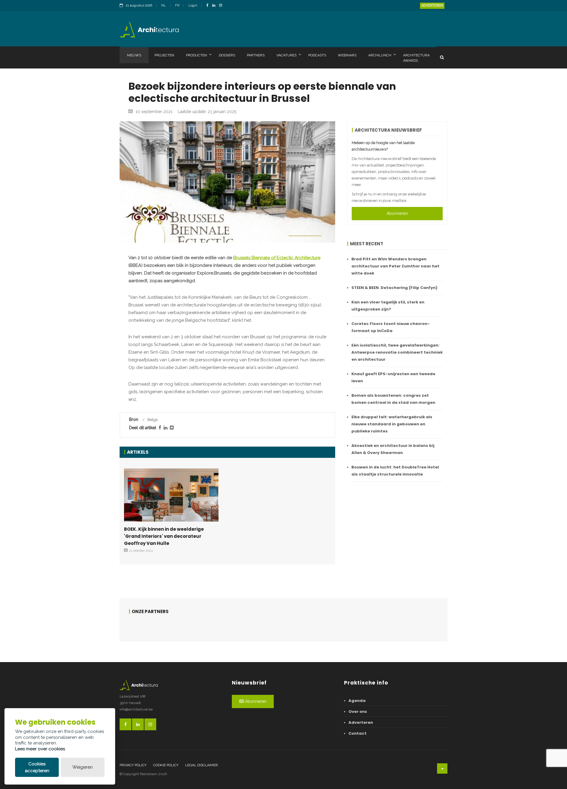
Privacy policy (133, 765)
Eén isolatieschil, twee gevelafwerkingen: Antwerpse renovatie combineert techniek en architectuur (397, 352)
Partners (256, 55)
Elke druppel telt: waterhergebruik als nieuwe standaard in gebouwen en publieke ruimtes (391, 424)
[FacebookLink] (208, 5)
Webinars (347, 55)
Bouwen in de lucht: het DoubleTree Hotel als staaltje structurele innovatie (395, 470)
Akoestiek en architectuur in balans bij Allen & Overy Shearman (392, 449)
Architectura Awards (416, 58)
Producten (196, 55)
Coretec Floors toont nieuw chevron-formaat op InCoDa (390, 327)
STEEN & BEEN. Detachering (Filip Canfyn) (394, 287)
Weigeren (82, 767)
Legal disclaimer (201, 765)
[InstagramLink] (222, 5)
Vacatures (286, 55)
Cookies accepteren (37, 767)
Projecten (164, 55)
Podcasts (317, 55)
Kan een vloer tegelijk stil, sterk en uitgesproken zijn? (387, 305)
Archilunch (379, 55)
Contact (357, 733)
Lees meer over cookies (40, 749)
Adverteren (432, 5)
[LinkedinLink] (215, 5)
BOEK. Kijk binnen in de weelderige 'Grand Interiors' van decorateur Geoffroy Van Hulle (164, 536)
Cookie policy (165, 765)
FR (177, 5)
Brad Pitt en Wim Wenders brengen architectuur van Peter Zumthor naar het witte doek (395, 266)
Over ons (357, 711)
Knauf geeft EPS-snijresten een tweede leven (393, 377)
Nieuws (134, 55)
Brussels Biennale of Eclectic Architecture (276, 257)
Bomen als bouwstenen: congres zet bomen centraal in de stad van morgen (393, 399)
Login (192, 5)
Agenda (357, 700)
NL (163, 5)
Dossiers (227, 55)
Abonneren (397, 213)
